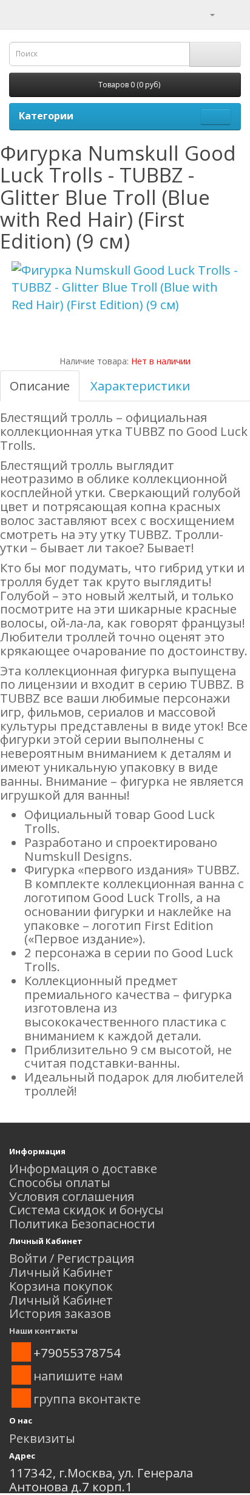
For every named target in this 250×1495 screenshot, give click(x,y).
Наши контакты (43, 1330)
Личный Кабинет (61, 1271)
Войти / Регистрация (71, 1257)
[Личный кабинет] (205, 13)
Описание (40, 385)
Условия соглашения (71, 1196)
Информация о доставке (83, 1168)
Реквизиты (42, 1438)
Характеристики (140, 385)
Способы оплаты (59, 1182)
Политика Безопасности (82, 1223)
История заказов (60, 1313)
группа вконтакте (87, 1398)
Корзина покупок (61, 1285)
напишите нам (78, 1375)
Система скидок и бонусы (86, 1209)
